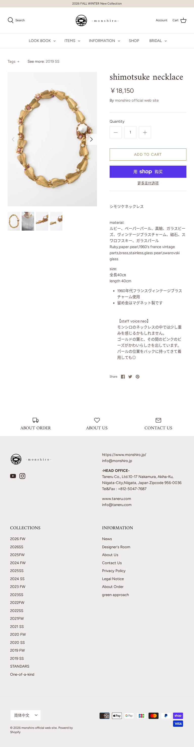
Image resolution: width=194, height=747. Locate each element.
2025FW (17, 555)
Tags (13, 61)
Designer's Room (116, 547)
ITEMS (69, 40)
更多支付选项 (148, 183)
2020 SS (17, 642)
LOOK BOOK (40, 40)
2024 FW (18, 563)
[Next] (91, 139)
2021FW (17, 618)
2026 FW (17, 539)
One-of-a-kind (22, 674)
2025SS (16, 570)
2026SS (16, 547)
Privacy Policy (114, 570)
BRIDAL (155, 40)
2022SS (16, 610)
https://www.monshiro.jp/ (124, 454)
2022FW (17, 602)
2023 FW (17, 586)
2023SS (16, 594)
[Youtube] (13, 476)
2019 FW (17, 650)
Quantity (117, 121)
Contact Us (112, 563)
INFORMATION (102, 40)
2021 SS (17, 626)
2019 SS (52, 61)
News (107, 539)
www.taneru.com (116, 498)
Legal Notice (113, 579)
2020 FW (18, 634)
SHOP (134, 40)
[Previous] (13, 139)
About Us (110, 555)
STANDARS (19, 666)
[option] (52, 139)
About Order (113, 586)
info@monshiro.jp (117, 460)
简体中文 (21, 715)
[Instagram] (22, 476)
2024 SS (17, 579)
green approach (115, 594)
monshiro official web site (137, 100)
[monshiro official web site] (97, 20)
